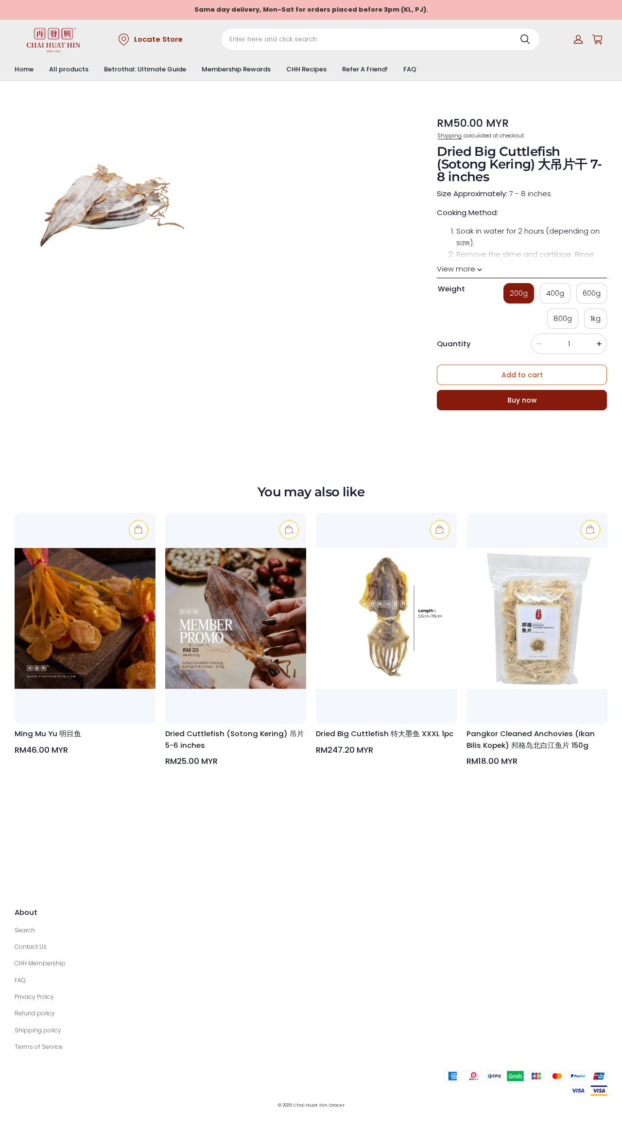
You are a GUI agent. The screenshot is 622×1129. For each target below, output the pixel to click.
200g (519, 293)
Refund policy (35, 1013)
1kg (595, 318)
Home (24, 69)
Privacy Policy (34, 997)
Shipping (449, 135)
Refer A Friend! (365, 69)
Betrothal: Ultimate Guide (145, 69)
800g (562, 318)
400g (555, 293)
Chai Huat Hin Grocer (319, 1105)
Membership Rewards (236, 69)
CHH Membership (40, 963)
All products (68, 69)
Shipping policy (38, 1030)
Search (25, 930)
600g (592, 293)
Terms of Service (39, 1047)
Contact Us (31, 947)
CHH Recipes (306, 69)
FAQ (409, 69)
